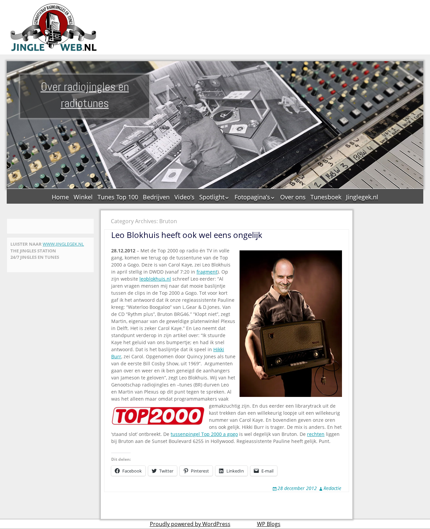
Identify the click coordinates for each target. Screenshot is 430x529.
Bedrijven (156, 197)
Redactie (332, 488)
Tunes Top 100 (117, 197)
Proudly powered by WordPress (190, 524)
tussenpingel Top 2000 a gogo (204, 434)
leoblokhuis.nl (155, 279)
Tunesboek (325, 197)
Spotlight (211, 197)
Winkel (83, 197)
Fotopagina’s (252, 197)
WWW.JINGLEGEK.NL (63, 244)
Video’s (184, 197)
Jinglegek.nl (362, 197)
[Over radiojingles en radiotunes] (54, 27)
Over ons (293, 197)
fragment (207, 272)
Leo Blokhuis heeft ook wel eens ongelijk (186, 234)
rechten (316, 434)
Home (60, 197)
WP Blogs (269, 524)
